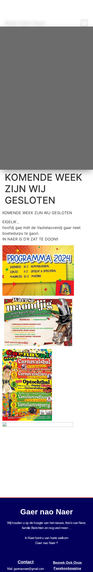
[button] (84, 23)
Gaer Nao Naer (26, 22)
